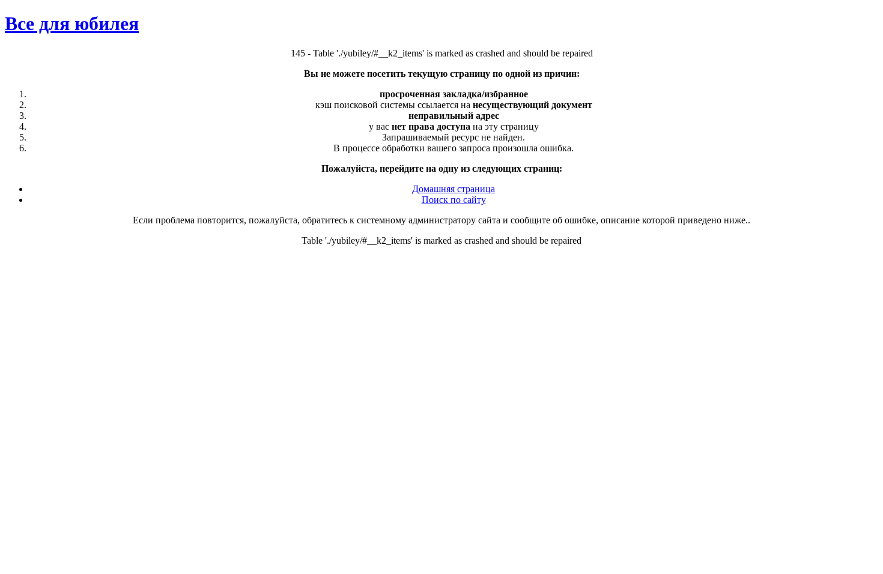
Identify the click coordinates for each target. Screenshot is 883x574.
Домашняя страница (453, 189)
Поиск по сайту (454, 200)
